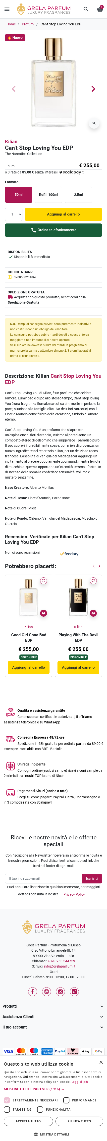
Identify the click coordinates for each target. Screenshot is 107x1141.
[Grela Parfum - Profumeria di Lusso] (53, 927)
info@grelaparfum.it (59, 966)
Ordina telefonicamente (56, 230)
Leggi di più (79, 1082)
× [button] (101, 1063)
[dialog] (53, 1098)
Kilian (11, 142)
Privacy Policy (74, 894)
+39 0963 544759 (61, 961)
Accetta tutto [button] (28, 1121)
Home (11, 24)
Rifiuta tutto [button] (79, 1121)
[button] (86, 9)
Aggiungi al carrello (63, 214)
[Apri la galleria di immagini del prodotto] (94, 123)
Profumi (28, 24)
